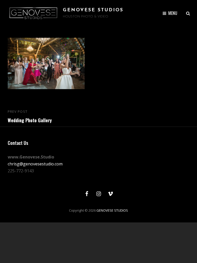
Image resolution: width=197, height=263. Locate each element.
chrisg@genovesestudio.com (35, 164)
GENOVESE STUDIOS (93, 10)
